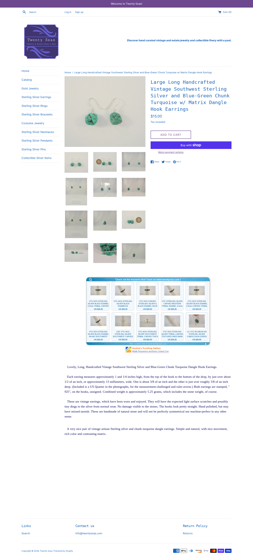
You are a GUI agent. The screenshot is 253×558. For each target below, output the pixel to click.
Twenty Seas (46, 551)
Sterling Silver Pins (34, 149)
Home (25, 71)
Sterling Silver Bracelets (37, 114)
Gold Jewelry (30, 88)
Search (26, 533)
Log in (68, 12)
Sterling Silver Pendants (37, 140)
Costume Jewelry (33, 123)
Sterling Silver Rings (35, 106)
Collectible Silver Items (36, 158)
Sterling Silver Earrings (36, 97)
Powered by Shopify (63, 551)
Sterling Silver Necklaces (38, 132)
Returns (188, 533)
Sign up (79, 12)
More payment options (170, 152)
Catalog (27, 79)
